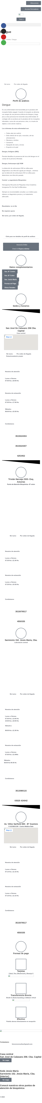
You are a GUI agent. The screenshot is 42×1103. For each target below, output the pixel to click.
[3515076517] (21, 607)
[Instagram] (3, 31)
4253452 (21, 456)
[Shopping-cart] (3, 42)
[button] (21, 237)
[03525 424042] (21, 796)
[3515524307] (21, 442)
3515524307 (21, 446)
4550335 (21, 621)
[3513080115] (21, 786)
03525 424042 (21, 800)
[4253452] (21, 451)
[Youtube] (3, 37)
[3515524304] (21, 432)
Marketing (13, 1097)
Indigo (7, 1097)
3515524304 (21, 436)
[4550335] (21, 617)
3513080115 (21, 791)
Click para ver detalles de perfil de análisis (20, 236)
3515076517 (21, 611)
